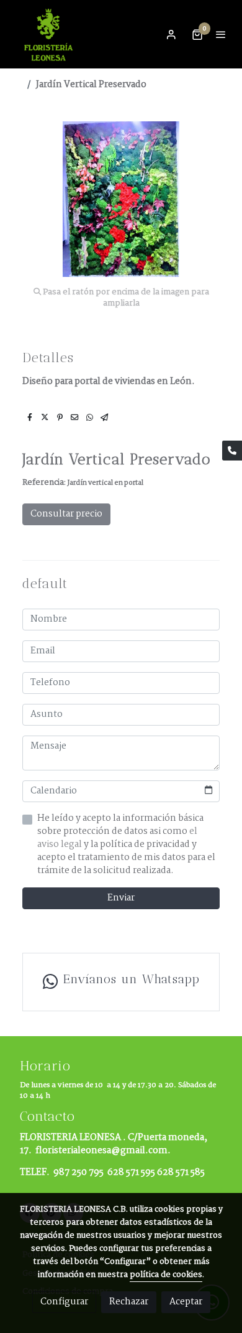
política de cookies (166, 1274)
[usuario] (171, 34)
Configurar (64, 1301)
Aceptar (185, 1301)
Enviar (121, 898)
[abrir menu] (221, 34)
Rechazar (128, 1301)
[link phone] (232, 451)
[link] (49, 34)
